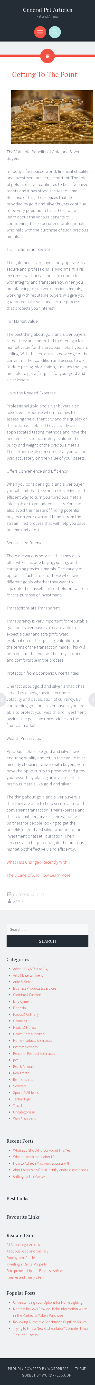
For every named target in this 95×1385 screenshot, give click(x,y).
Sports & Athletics (25, 1092)
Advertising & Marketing (30, 968)
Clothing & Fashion (27, 995)
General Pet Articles (47, 10)
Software (20, 1086)
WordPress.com (57, 1375)
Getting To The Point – (29, 1176)
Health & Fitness (24, 1027)
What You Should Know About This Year (42, 1150)
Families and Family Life (24, 1277)
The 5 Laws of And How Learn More (38, 875)
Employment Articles (21, 1257)
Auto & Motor (23, 981)
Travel (17, 1105)
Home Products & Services (32, 1040)
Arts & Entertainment (28, 975)
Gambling (20, 1021)
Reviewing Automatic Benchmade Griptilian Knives (49, 1322)
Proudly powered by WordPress (38, 1368)
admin (18, 901)
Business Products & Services (34, 988)
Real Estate (21, 1073)
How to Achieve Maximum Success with (41, 1163)
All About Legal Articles (23, 1244)
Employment (22, 1001)
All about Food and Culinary (27, 1251)
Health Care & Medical (29, 1034)
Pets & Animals (23, 1066)
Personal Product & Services (34, 1053)
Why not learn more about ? (33, 1156)
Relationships (23, 1079)
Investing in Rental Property (27, 1264)
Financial (20, 1008)
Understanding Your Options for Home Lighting (48, 1302)
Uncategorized (24, 1112)
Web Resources (24, 1118)
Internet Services (25, 1047)
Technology (22, 1099)
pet (15, 1060)
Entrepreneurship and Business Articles (35, 1270)
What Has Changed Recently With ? (38, 862)
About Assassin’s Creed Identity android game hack (50, 1170)
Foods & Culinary (26, 1014)
